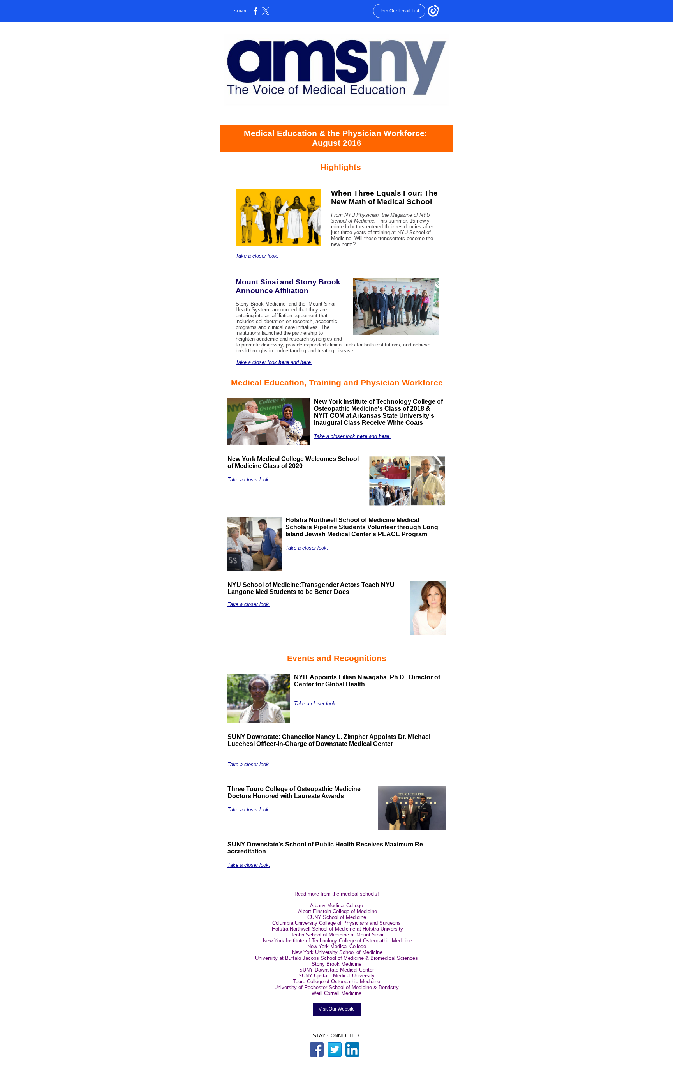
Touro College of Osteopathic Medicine (336, 981)
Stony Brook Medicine (336, 964)
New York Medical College (336, 946)
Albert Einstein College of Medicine (337, 911)
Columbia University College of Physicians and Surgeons (336, 923)
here (284, 362)
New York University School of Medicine (337, 952)
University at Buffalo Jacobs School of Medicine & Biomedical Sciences (336, 958)
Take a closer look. (257, 256)
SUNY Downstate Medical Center (336, 970)
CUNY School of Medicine (336, 917)
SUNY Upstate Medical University (336, 976)
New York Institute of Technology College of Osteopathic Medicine (337, 941)
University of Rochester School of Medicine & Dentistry (336, 987)
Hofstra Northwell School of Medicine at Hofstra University (337, 929)
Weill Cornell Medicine (336, 993)
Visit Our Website (337, 1009)
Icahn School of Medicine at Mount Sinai (337, 935)
